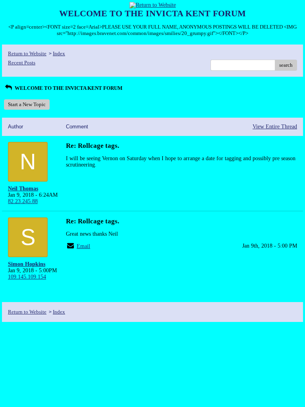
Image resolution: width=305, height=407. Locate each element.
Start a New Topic (27, 104)
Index (59, 53)
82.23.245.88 (23, 201)
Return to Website (27, 53)
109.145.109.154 (27, 277)
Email (83, 246)
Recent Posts (21, 63)
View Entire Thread (275, 127)
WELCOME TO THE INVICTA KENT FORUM (68, 88)
